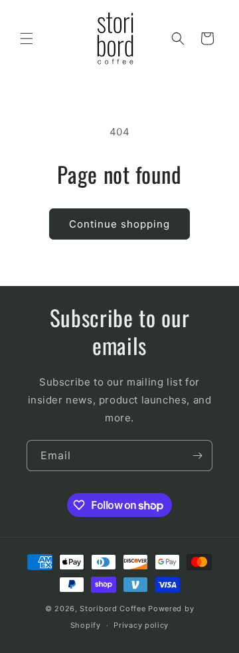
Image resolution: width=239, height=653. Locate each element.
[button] (26, 38)
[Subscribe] (197, 455)
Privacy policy (141, 625)
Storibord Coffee (112, 608)
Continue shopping (119, 224)
